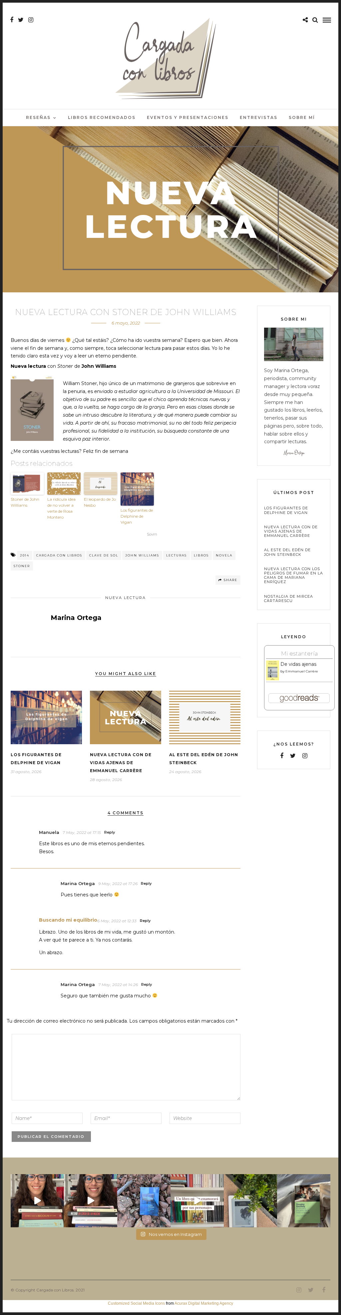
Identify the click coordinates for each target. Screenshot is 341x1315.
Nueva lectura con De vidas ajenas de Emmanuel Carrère (121, 762)
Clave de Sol (103, 555)
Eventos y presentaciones (187, 117)
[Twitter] (293, 756)
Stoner (22, 566)
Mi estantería (299, 653)
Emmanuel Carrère (301, 671)
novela (224, 555)
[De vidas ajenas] (272, 679)
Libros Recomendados (102, 117)
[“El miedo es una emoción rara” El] (303, 1200)
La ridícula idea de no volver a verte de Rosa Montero (61, 508)
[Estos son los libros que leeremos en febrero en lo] (37, 1200)
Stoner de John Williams (25, 502)
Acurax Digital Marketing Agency (203, 1303)
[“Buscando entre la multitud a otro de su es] (143, 1200)
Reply (109, 832)
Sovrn (152, 534)
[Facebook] (281, 756)
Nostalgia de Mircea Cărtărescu (288, 598)
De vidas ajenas (298, 664)
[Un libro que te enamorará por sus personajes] (197, 1200)
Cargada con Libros (59, 555)
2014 (24, 555)
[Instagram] (30, 20)
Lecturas (176, 555)
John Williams (142, 555)
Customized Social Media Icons (136, 1303)
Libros (201, 555)
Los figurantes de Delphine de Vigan (137, 516)
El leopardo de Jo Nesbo (100, 502)
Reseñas (38, 117)
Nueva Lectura (125, 597)
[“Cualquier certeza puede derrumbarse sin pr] (250, 1200)
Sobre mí (302, 117)
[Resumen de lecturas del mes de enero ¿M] (90, 1200)
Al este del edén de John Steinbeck (287, 552)
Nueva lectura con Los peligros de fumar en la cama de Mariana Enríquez (293, 575)
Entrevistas (258, 117)
